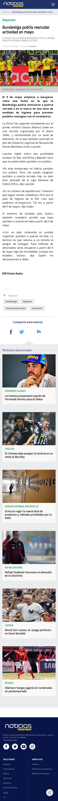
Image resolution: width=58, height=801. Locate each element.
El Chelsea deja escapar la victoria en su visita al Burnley (29, 455)
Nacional (6, 764)
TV (4, 797)
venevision (37, 308)
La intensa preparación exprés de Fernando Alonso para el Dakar (25, 397)
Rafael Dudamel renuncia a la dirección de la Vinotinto (28, 574)
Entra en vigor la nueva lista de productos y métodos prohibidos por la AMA (28, 514)
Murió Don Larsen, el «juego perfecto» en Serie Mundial (28, 632)
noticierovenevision (16, 308)
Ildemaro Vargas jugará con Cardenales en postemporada (28, 689)
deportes (27, 301)
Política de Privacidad (40, 774)
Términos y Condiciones (42, 769)
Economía (7, 778)
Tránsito (35, 764)
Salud (5, 793)
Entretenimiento (10, 788)
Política (6, 774)
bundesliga (11, 301)
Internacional (8, 769)
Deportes (5, 12)
